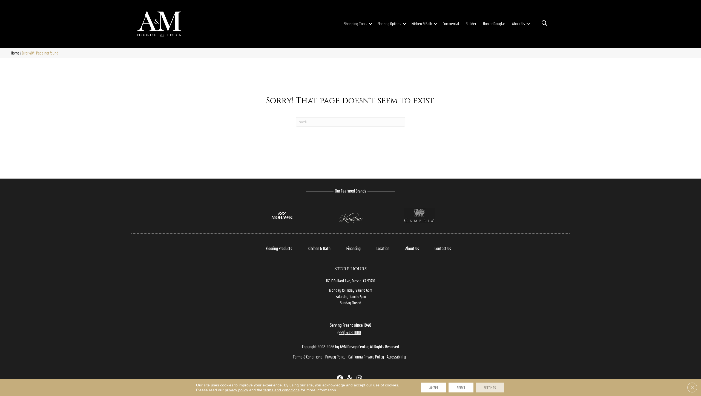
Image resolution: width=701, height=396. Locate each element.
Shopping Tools (355, 23)
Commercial (451, 23)
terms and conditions (281, 390)
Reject (461, 387)
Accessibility (396, 356)
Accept (433, 387)
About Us (518, 23)
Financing (353, 248)
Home (15, 53)
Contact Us (443, 248)
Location (383, 248)
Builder (471, 23)
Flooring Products (279, 248)
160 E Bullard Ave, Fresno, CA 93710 (350, 281)
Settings (490, 387)
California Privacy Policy (366, 356)
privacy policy (236, 390)
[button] (370, 23)
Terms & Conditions (308, 356)
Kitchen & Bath (422, 23)
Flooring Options (389, 23)
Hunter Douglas (494, 23)
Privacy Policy (335, 356)
